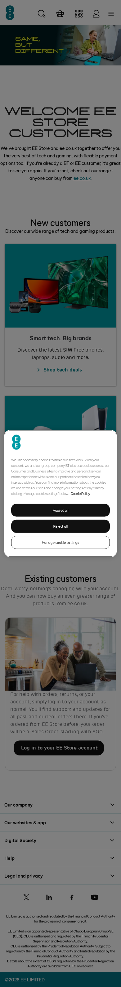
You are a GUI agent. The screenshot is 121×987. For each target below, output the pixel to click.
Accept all (61, 510)
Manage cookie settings (60, 542)
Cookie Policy (80, 493)
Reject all (60, 526)
